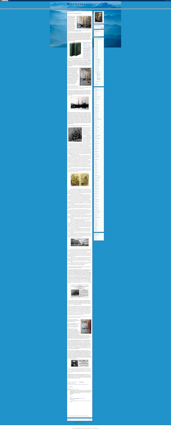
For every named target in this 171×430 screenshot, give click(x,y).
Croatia (95, 132)
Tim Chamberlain (74, 398)
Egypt (95, 140)
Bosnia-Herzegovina (97, 119)
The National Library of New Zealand (86, 371)
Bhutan (95, 114)
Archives (95, 99)
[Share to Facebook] (82, 382)
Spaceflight (96, 212)
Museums (95, 193)
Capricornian (84, 276)
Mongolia (96, 190)
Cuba (95, 133)
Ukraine (95, 225)
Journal (95, 172)
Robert (71, 389)
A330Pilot (92, 428)
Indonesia (95, 159)
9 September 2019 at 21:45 (81, 398)
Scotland (95, 204)
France (95, 146)
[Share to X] (81, 382)
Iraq (95, 162)
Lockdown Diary (97, 177)
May (97, 68)
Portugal (95, 201)
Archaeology (96, 98)
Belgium (95, 112)
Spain (95, 214)
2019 (96, 49)
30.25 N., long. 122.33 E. (76, 312)
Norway (95, 196)
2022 (96, 44)
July (97, 65)
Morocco (95, 191)
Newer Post (69, 419)
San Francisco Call (85, 282)
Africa (95, 91)
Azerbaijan (96, 107)
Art (95, 101)
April (97, 69)
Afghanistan (96, 90)
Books (70, 383)
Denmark (95, 136)
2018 (96, 50)
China (72, 383)
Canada (95, 125)
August (97, 63)
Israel (95, 167)
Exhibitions (96, 143)
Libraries (95, 175)
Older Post (90, 419)
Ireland (95, 164)
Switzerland (96, 217)
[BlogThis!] (80, 382)
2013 (96, 58)
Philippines (96, 199)
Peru (95, 198)
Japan (95, 170)
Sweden (95, 215)
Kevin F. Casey (85, 369)
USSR (95, 228)
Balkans (95, 109)
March (97, 71)
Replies (72, 396)
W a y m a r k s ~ (77, 4)
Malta (95, 183)
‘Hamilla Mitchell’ (71, 369)
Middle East (96, 188)
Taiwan (95, 220)
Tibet (95, 222)
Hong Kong (96, 156)
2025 (96, 40)
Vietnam (95, 230)
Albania (95, 93)
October (97, 62)
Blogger (98, 428)
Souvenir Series (96, 211)
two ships (75, 328)
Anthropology (96, 96)
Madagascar (96, 180)
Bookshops (96, 117)
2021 (96, 46)
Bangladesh (96, 111)
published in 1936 (70, 77)
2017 (96, 52)
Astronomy (96, 104)
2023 (96, 43)
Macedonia (96, 178)
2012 (96, 83)
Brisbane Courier (72, 276)
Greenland (96, 151)
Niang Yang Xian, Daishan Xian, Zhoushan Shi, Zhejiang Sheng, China (79, 384)
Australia (96, 106)
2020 (96, 47)
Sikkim (95, 206)
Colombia (95, 130)
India (95, 157)
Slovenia (95, 209)
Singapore (96, 207)
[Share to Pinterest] (82, 382)
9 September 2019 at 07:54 (75, 389)
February (97, 72)
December (98, 59)
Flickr (95, 237)
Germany (95, 148)
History (74, 383)
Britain (95, 122)
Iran (95, 161)
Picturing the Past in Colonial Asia (98, 75)
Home (80, 419)
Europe (95, 141)
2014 (96, 56)
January (97, 81)
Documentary (96, 138)
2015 (96, 55)
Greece (95, 149)
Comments (97, 34)
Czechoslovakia (96, 135)
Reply (71, 401)
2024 (96, 41)
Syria (95, 219)
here (88, 316)
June (97, 66)
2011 (96, 84)
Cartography (96, 127)
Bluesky (95, 235)
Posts (96, 33)
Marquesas (96, 185)
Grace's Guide (70, 372)
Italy (95, 169)
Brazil (95, 120)
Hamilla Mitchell (70, 73)
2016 (96, 53)
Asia (95, 103)
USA (95, 227)
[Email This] (79, 382)
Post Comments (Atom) (81, 422)
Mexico (95, 186)
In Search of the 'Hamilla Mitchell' (98, 79)
